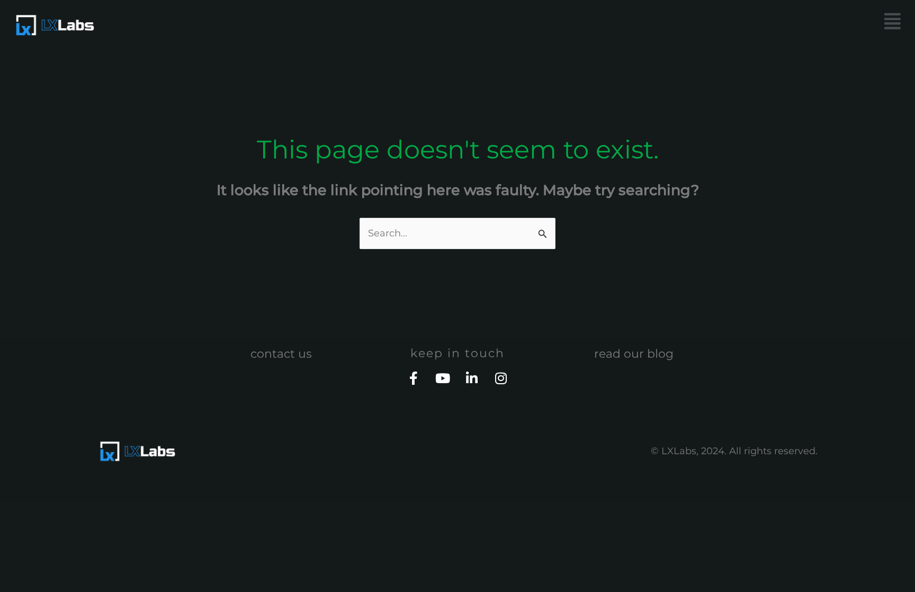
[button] (685, 21)
